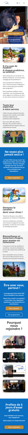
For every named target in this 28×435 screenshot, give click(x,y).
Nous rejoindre (14, 33)
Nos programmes (14, 40)
